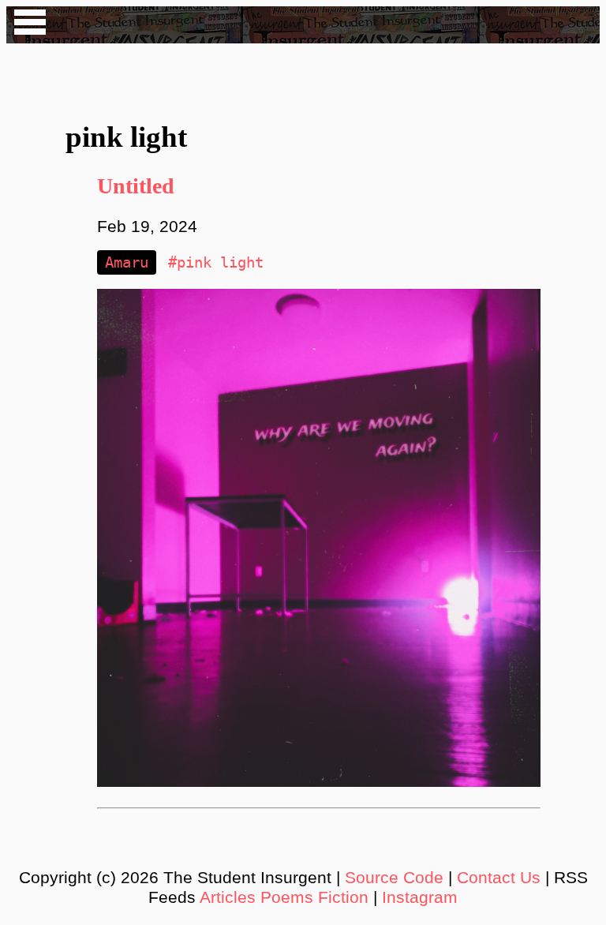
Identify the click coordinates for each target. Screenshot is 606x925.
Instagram (420, 897)
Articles (228, 897)
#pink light (216, 262)
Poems (286, 897)
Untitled (135, 186)
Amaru (126, 262)
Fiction (343, 897)
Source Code (394, 877)
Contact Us (499, 877)
